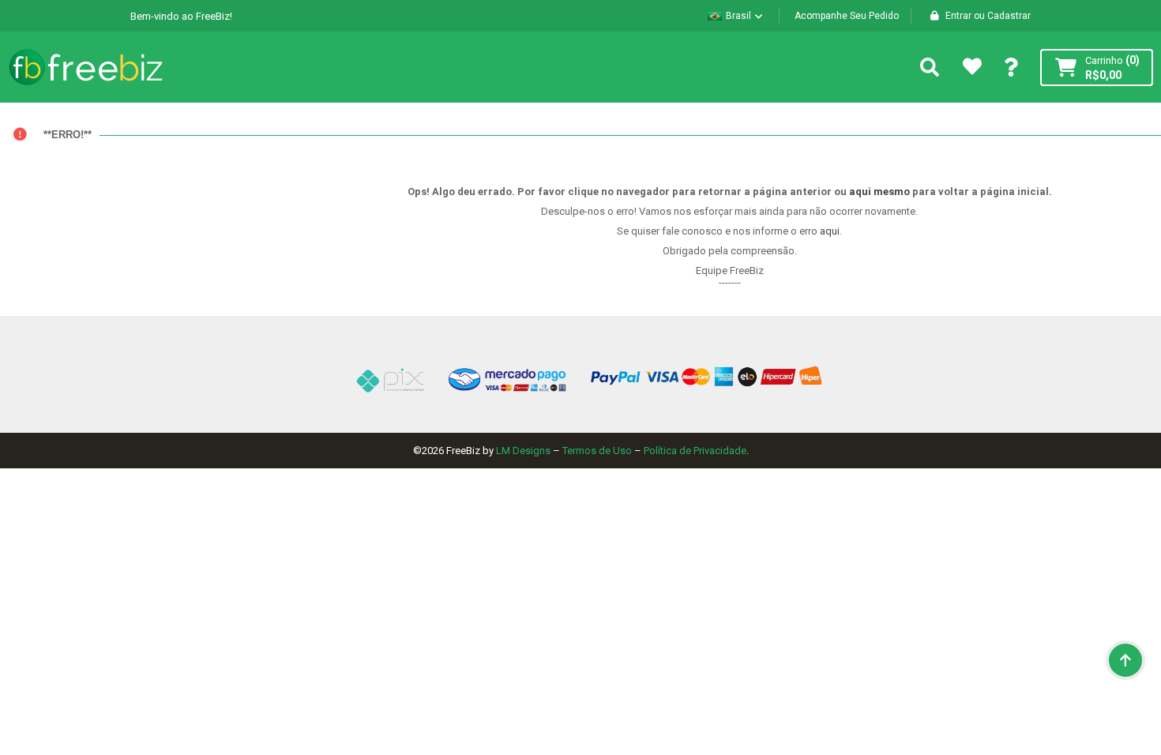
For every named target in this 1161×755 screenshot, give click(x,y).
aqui (830, 231)
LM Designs (523, 450)
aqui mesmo (879, 191)
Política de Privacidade (695, 450)
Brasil (738, 15)
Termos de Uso (597, 450)
